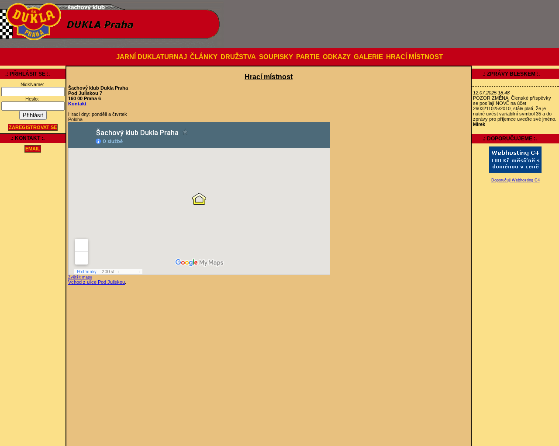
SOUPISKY (276, 56)
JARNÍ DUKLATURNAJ (151, 56)
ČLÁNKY (203, 56)
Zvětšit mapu (80, 277)
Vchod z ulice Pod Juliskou (96, 282)
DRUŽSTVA (238, 56)
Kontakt (77, 103)
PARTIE (308, 56)
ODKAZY (337, 56)
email (32, 149)
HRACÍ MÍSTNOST (414, 56)
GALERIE (368, 56)
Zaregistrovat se (33, 127)
